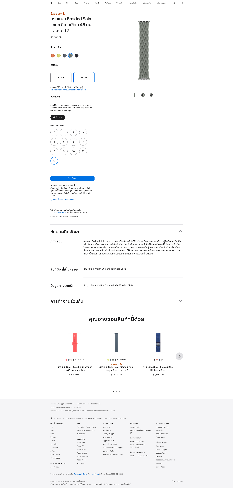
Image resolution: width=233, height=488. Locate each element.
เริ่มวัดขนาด (57, 117)
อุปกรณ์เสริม (55, 454)
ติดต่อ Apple (160, 467)
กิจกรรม (159, 463)
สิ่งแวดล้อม (160, 430)
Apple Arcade (82, 453)
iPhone (53, 437)
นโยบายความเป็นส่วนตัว (59, 484)
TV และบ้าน (54, 447)
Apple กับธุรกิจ (135, 427)
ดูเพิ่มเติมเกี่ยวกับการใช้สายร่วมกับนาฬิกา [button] (67, 89)
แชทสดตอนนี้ (60, 212)
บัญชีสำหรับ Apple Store (86, 430)
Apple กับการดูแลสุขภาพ (139, 456)
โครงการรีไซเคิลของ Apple (113, 447)
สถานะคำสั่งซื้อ (108, 451)
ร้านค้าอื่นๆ (94, 474)
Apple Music (81, 449)
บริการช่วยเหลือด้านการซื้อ (113, 454)
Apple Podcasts (83, 456)
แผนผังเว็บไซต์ (126, 484)
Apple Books (81, 460)
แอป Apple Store (109, 437)
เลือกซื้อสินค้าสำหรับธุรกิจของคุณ (140, 431)
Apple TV (80, 446)
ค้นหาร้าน (106, 427)
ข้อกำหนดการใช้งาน (77, 484)
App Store (80, 463)
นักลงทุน (159, 456)
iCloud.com (81, 434)
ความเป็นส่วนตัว (162, 434)
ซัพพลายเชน (160, 437)
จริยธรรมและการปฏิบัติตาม (165, 460)
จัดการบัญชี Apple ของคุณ (86, 427)
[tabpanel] (144, 51)
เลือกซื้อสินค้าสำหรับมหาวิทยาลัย (137, 446)
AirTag (52, 451)
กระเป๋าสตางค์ (55, 467)
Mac (52, 430)
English (180, 481)
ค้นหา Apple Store (80, 474)
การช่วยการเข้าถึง (162, 427)
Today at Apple (109, 434)
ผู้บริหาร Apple (161, 449)
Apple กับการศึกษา (137, 441)
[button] (174, 3)
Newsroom (160, 446)
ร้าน (51, 427)
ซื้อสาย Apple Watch (73, 418)
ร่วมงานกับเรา (161, 453)
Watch (58, 418)
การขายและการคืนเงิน (95, 484)
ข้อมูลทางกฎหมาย (112, 484)
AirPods (53, 444)
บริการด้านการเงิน (110, 444)
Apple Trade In (108, 441)
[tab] (134, 95)
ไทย (173, 481)
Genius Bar (107, 430)
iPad (52, 434)
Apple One (81, 442)
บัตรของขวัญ (55, 458)
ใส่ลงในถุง (72, 178)
